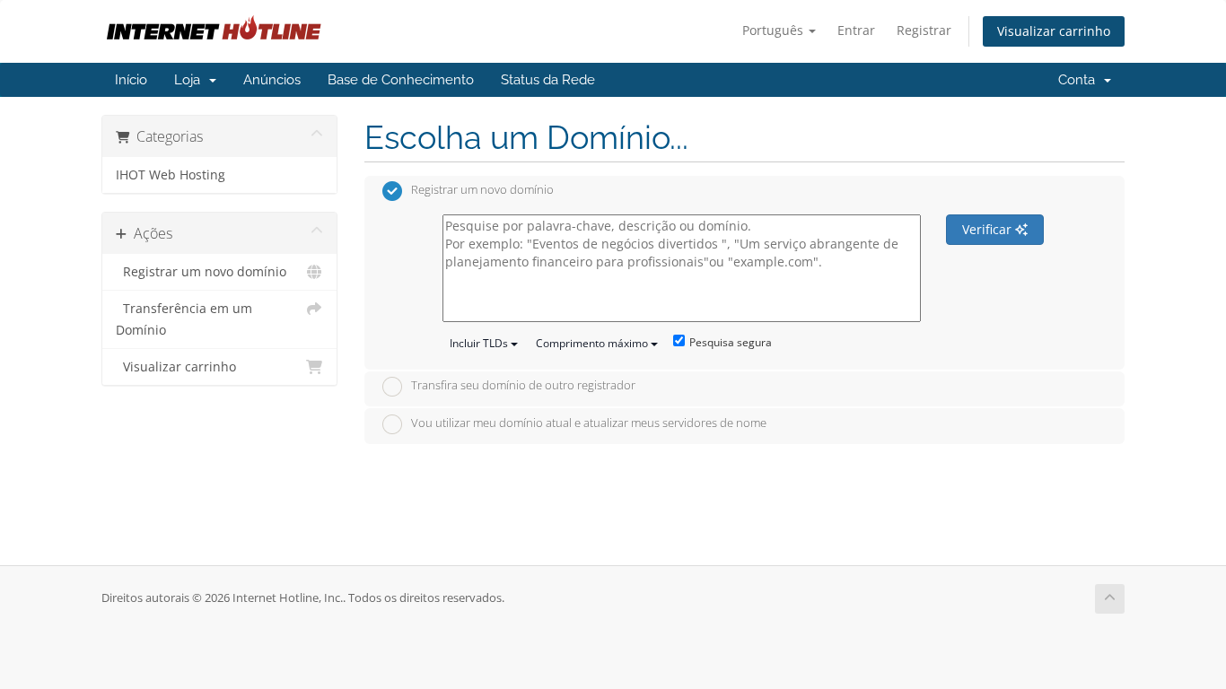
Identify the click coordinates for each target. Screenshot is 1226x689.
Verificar (988, 229)
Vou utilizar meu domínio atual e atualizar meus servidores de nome (588, 422)
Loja (190, 80)
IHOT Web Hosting (170, 175)
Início (131, 80)
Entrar (856, 30)
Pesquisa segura (730, 342)
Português (774, 30)
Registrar (924, 30)
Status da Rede (548, 80)
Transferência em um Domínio (184, 319)
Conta (1080, 80)
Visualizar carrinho (1053, 30)
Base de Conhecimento (401, 80)
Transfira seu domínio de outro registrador (523, 386)
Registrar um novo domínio (201, 272)
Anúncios (272, 80)
